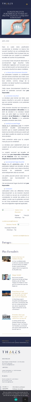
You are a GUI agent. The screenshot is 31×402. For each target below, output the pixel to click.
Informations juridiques (19, 387)
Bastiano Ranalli (11, 224)
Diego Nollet (16, 275)
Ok (16, 399)
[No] (28, 396)
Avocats (4, 386)
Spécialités (5, 388)
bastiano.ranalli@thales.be (21, 235)
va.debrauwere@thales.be (10, 221)
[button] (26, 4)
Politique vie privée (18, 389)
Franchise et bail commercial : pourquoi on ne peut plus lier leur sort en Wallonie (20, 294)
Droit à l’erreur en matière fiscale (18, 258)
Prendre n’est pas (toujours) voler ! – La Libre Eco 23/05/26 (19, 316)
